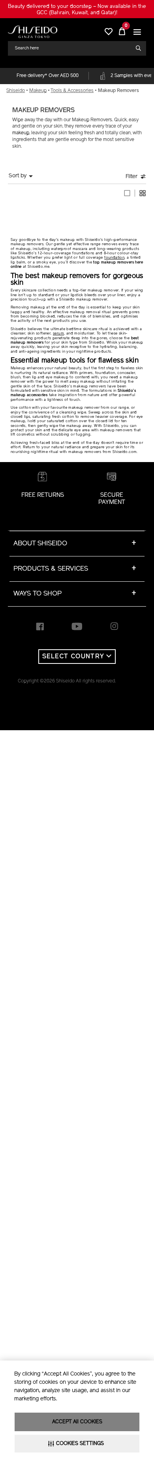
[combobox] (74, 48)
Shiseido (15, 90)
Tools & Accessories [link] (72, 90)
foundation (114, 257)
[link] (32, 31)
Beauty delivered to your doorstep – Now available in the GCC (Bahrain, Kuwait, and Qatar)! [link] (77, 9)
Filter (131, 177)
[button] (137, 32)
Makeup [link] (38, 90)
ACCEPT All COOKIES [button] (77, 1421)
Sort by (17, 176)
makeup (20, 133)
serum (58, 333)
